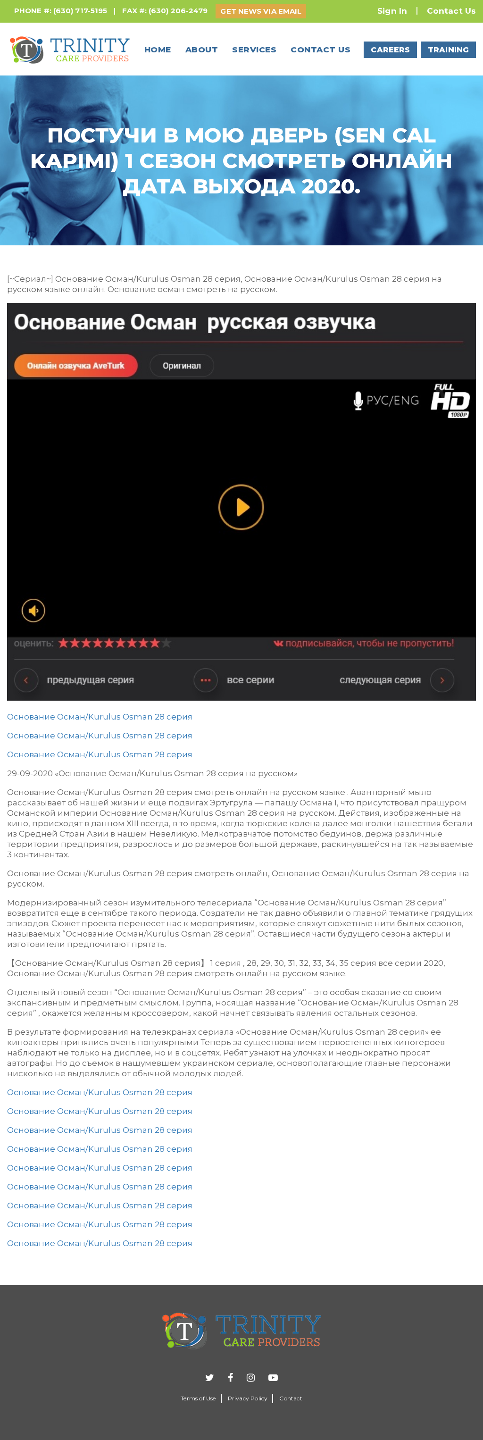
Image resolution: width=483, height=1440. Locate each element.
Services (254, 49)
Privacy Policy (248, 1398)
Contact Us (451, 11)
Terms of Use (198, 1398)
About (201, 49)
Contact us (320, 49)
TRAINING (448, 49)
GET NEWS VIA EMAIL (260, 11)
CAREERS (390, 49)
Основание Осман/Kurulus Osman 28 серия (99, 716)
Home (157, 49)
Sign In (392, 11)
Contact (290, 1398)
